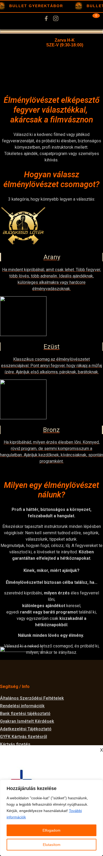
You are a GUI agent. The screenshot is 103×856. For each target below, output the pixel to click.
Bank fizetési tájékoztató (25, 713)
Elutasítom (51, 844)
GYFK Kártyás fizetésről (23, 736)
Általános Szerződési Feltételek (32, 698)
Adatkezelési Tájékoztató (26, 728)
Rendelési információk (22, 705)
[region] (51, 818)
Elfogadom (51, 830)
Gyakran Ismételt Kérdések (27, 721)
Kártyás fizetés (15, 744)
